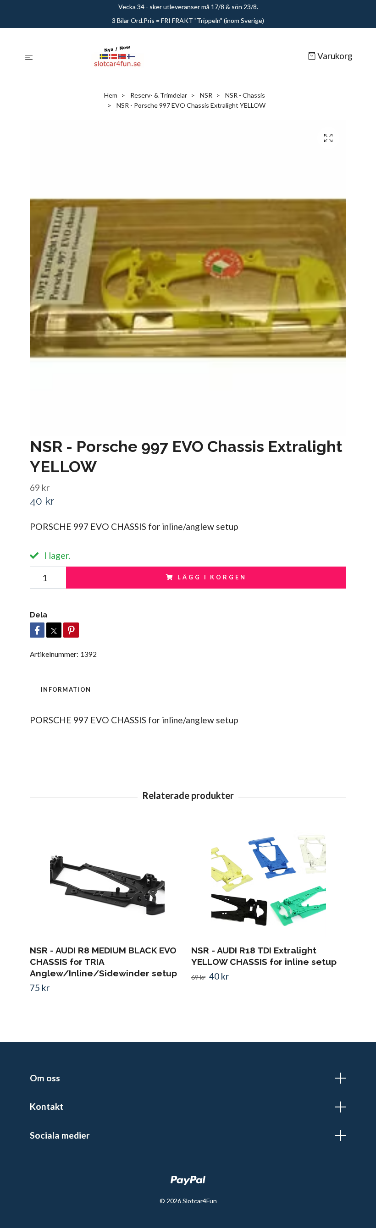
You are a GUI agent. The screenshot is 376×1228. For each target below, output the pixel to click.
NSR (206, 95)
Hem (110, 95)
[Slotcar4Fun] (172, 56)
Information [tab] (66, 689)
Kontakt (46, 1106)
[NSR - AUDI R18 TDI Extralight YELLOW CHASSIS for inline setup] (268, 880)
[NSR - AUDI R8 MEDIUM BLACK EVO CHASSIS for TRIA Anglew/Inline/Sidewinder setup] (107, 880)
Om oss (45, 1078)
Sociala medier (60, 1135)
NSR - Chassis (245, 95)
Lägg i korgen (211, 577)
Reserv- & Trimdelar (158, 95)
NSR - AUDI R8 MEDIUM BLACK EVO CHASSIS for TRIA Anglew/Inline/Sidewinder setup (103, 961)
